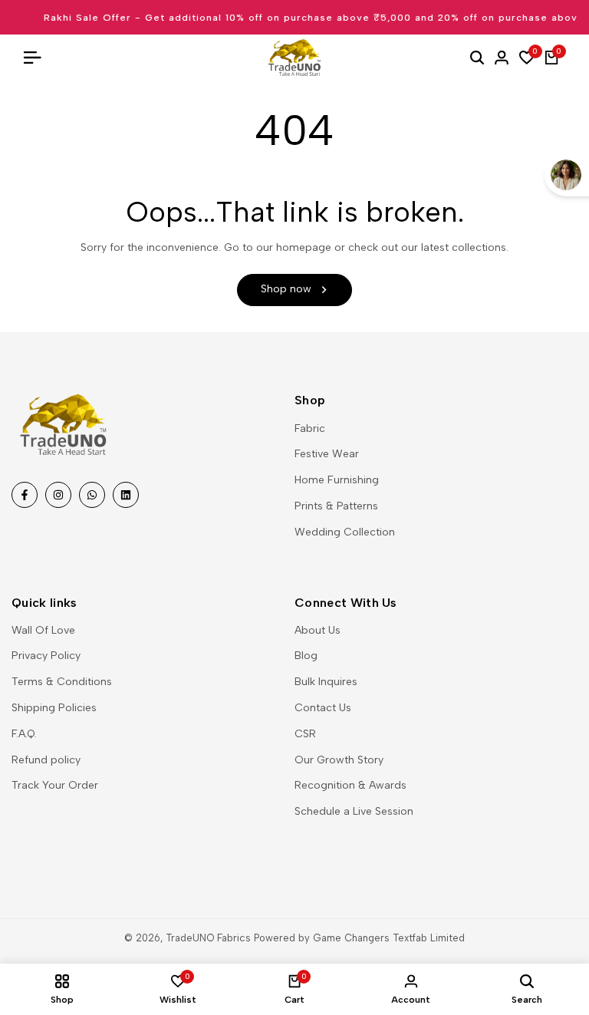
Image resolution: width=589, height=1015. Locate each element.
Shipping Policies (54, 707)
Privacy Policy (46, 655)
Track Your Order (55, 785)
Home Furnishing (336, 479)
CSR (305, 733)
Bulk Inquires (325, 681)
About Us (317, 630)
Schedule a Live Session (353, 811)
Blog (306, 655)
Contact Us (322, 707)
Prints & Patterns (336, 505)
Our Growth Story (338, 759)
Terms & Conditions (62, 681)
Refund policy (46, 759)
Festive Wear (326, 453)
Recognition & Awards (350, 785)
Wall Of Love (43, 630)
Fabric (309, 428)
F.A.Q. (24, 733)
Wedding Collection (344, 532)
